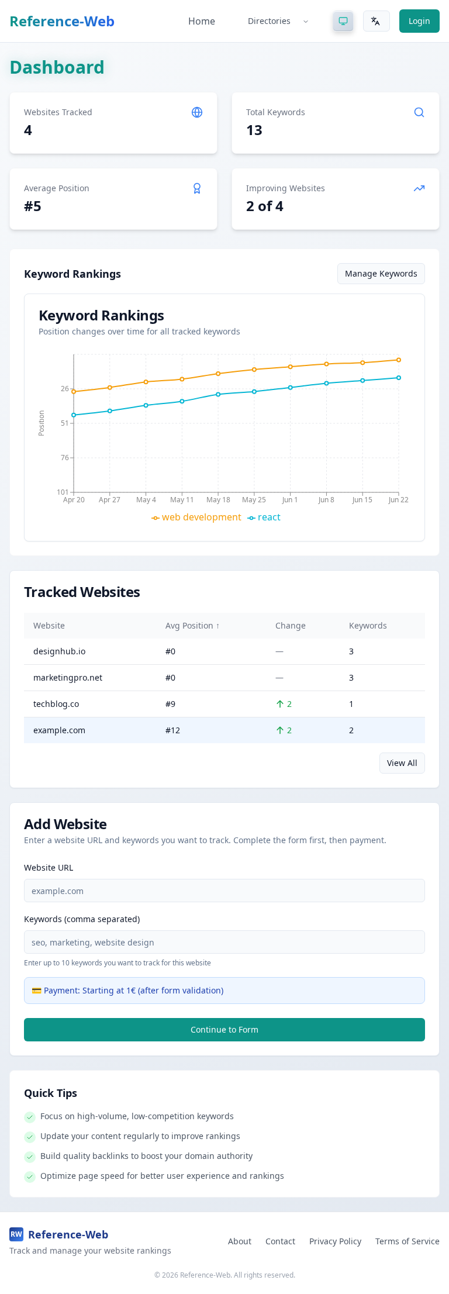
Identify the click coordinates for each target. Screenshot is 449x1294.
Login (419, 20)
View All (402, 762)
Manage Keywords (381, 273)
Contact (280, 1241)
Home (201, 21)
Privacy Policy (335, 1241)
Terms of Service (407, 1241)
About (239, 1241)
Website (49, 625)
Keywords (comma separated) (82, 918)
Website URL (48, 867)
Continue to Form (224, 1029)
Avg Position (192, 625)
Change (290, 625)
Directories (269, 20)
